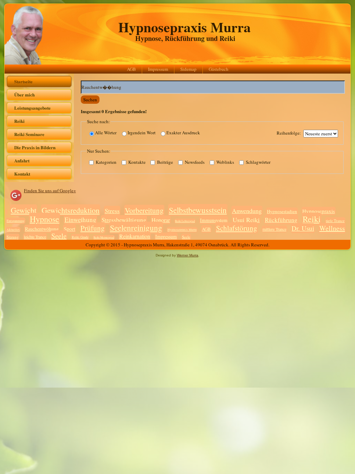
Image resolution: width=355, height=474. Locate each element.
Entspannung (16, 220)
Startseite (23, 81)
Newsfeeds (194, 162)
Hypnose (44, 219)
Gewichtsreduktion (70, 210)
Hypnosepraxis (318, 211)
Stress (112, 210)
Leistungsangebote (32, 107)
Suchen (90, 99)
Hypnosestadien (282, 211)
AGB (131, 69)
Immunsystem (213, 220)
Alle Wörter (105, 133)
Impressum (158, 69)
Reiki (19, 121)
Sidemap (188, 69)
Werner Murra (187, 255)
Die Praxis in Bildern (34, 147)
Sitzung (13, 236)
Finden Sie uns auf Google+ (50, 190)
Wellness (332, 228)
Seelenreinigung (136, 227)
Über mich (24, 94)
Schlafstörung (236, 228)
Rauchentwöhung (42, 229)
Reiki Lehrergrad (185, 221)
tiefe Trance (335, 220)
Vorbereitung (144, 210)
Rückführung (281, 220)
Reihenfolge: (289, 133)
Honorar (160, 219)
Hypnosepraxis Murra (184, 27)
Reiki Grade (80, 237)
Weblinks (224, 162)
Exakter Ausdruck (183, 133)
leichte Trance (35, 236)
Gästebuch (218, 69)
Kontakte (136, 162)
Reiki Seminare (29, 134)
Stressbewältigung (124, 220)
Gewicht (23, 210)
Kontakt (22, 173)
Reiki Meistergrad (104, 237)
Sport (69, 228)
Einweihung (80, 219)
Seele (59, 235)
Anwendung (247, 210)
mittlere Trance (274, 229)
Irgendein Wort (142, 133)
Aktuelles (13, 230)
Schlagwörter (257, 162)
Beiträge (164, 162)
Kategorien (105, 162)
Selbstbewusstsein (198, 210)
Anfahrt (21, 160)
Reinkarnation (134, 236)
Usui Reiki (246, 219)
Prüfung (92, 228)
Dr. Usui (303, 228)
